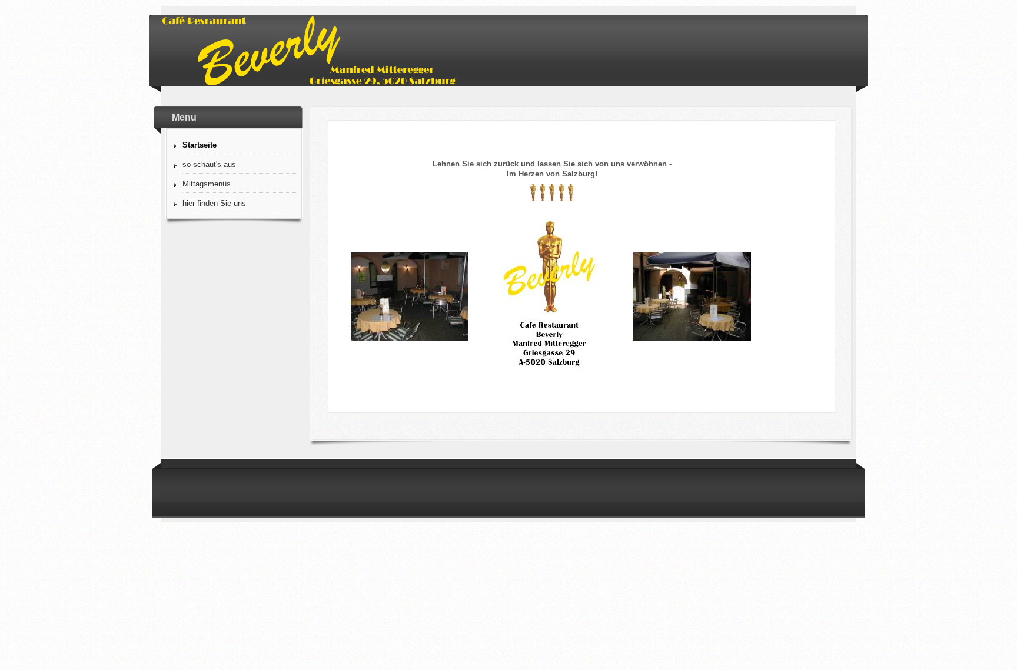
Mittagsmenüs (206, 183)
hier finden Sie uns (214, 203)
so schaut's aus (209, 164)
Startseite (199, 145)
